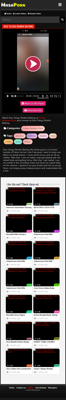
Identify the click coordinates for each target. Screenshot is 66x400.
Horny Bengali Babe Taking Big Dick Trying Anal (45, 315)
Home (9, 14)
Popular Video (35, 14)
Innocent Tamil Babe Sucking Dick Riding (18, 207)
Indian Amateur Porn (33, 128)
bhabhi (43, 136)
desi (53, 136)
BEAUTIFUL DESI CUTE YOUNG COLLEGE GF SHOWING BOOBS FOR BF (45, 207)
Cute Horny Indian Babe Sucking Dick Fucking (44, 288)
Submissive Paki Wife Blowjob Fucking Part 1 (16, 288)
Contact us (21, 388)
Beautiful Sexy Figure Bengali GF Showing (15, 315)
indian (8, 141)
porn (18, 141)
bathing (31, 136)
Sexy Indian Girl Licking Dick (18, 369)
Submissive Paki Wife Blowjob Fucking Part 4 (44, 234)
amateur (20, 136)
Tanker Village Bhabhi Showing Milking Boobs (44, 369)
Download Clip (34, 110)
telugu (28, 141)
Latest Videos (20, 14)
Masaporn (13, 4)
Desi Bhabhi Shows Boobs (17, 342)
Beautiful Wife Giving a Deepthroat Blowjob (16, 234)
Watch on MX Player (34, 103)
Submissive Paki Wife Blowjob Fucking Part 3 (16, 261)
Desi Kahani (41, 388)
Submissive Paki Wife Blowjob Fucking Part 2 (44, 261)
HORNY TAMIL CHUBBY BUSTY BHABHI (44, 342)
